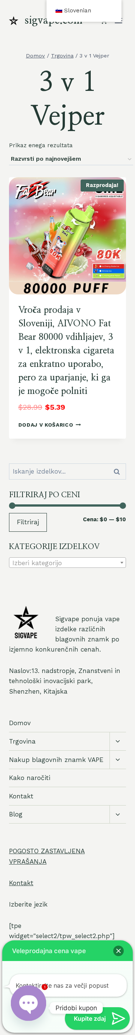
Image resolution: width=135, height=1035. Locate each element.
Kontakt (21, 796)
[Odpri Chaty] (28, 1008)
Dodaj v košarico (46, 425)
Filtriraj (28, 522)
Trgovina (22, 741)
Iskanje (119, 471)
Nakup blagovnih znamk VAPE (56, 759)
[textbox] (67, 563)
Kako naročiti (29, 778)
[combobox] (67, 562)
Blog (15, 814)
